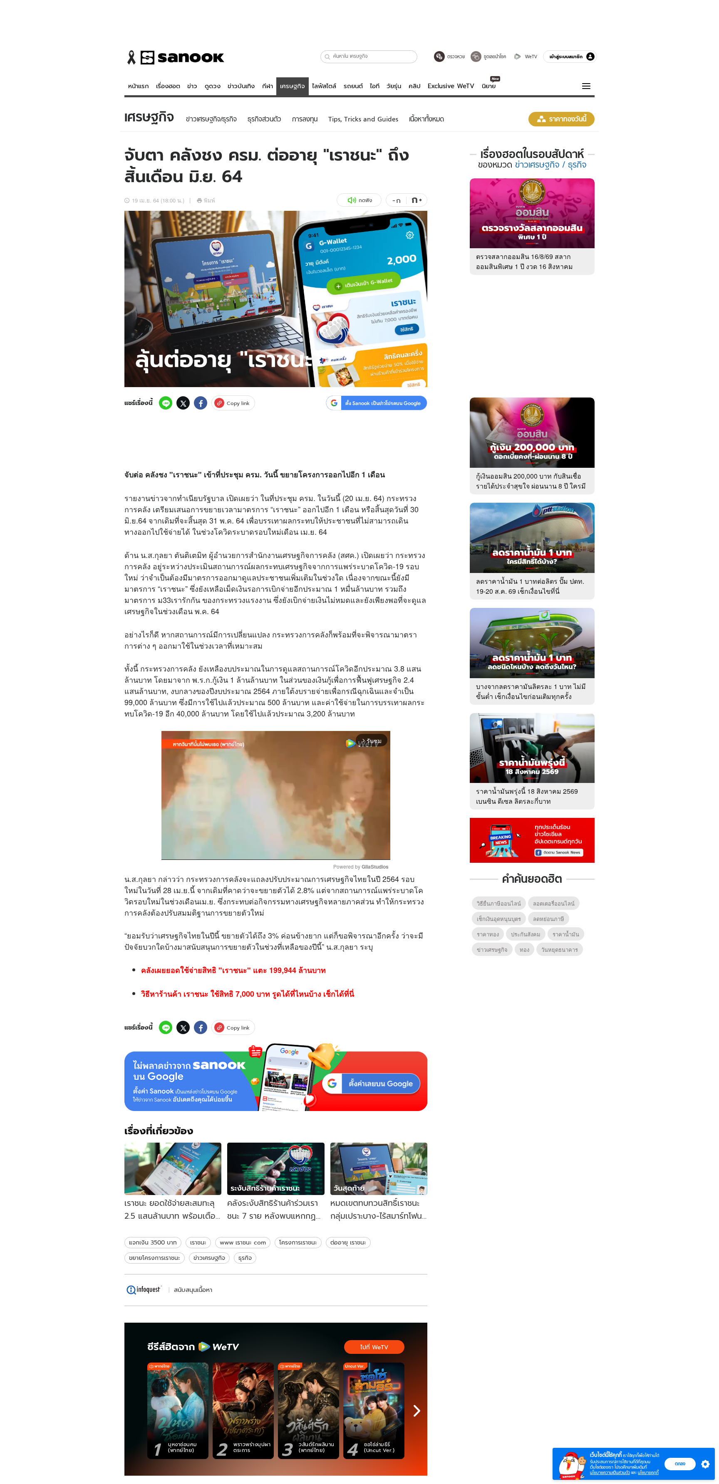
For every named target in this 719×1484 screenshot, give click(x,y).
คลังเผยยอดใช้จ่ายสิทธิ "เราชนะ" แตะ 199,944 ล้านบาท (233, 970)
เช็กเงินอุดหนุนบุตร (499, 919)
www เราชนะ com (243, 1242)
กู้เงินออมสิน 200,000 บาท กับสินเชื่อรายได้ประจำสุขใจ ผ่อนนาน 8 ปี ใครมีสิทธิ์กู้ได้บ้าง (531, 486)
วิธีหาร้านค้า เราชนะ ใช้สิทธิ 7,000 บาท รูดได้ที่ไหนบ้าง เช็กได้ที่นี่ (247, 993)
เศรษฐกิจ (292, 86)
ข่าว (192, 86)
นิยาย (489, 86)
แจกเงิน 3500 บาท (153, 1242)
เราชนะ (198, 1242)
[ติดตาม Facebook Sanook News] (532, 839)
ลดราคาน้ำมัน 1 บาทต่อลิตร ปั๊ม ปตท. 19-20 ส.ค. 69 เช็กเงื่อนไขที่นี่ (530, 586)
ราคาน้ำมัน (566, 934)
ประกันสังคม (525, 934)
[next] (417, 1411)
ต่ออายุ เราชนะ (348, 1242)
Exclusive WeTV (451, 86)
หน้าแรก (138, 86)
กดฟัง (365, 200)
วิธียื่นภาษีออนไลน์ (499, 903)
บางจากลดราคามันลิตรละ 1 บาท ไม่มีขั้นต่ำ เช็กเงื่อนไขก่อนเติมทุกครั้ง (531, 691)
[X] (183, 403)
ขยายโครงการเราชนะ (154, 1258)
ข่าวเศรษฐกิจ (209, 1258)
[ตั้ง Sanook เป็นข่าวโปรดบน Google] (275, 1077)
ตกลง (680, 1463)
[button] (327, 57)
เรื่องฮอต (168, 86)
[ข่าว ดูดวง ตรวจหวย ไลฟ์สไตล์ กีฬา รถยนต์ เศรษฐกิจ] (174, 57)
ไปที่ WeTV (374, 1347)
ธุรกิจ (245, 1258)
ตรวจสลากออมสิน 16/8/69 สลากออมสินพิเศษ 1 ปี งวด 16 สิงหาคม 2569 (524, 266)
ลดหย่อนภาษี (548, 919)
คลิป (415, 86)
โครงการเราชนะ (298, 1242)
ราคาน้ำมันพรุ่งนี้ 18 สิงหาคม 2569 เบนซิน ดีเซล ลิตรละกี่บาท (527, 796)
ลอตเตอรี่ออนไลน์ (554, 903)
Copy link (238, 403)
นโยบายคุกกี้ (648, 1472)
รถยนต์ (353, 86)
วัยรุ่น (394, 86)
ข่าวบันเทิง (241, 86)
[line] (165, 403)
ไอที (374, 86)
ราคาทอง (488, 934)
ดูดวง (213, 86)
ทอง (524, 949)
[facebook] (200, 403)
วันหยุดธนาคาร (559, 949)
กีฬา (267, 86)
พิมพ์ (209, 200)
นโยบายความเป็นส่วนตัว (610, 1472)
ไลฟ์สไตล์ (324, 86)
